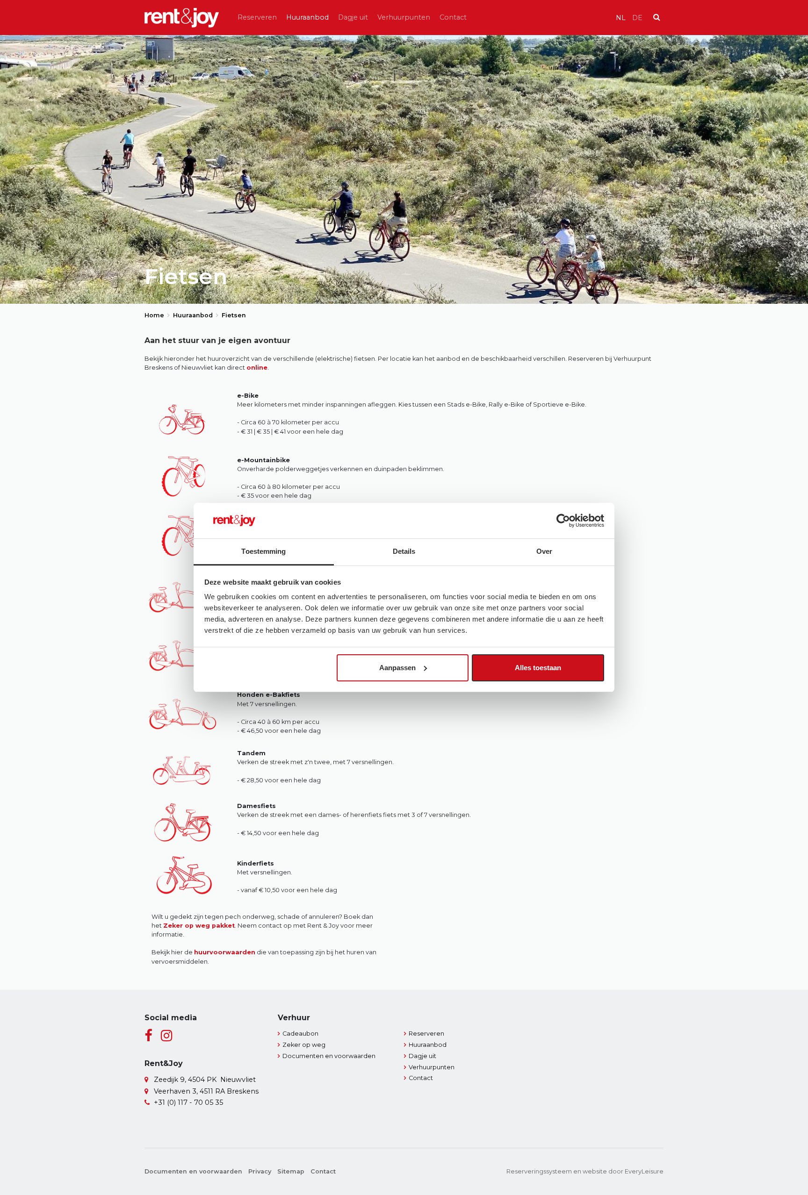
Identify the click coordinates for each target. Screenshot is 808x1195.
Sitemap (290, 1171)
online (256, 367)
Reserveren (257, 17)
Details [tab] (404, 551)
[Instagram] (167, 1036)
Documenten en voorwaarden (328, 1055)
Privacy (259, 1171)
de (637, 18)
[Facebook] (148, 1036)
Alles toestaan (538, 668)
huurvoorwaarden (224, 952)
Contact (453, 17)
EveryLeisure (644, 1171)
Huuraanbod (307, 17)
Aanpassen (397, 668)
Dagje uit (353, 17)
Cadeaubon (300, 1033)
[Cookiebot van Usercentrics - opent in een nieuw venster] (563, 521)
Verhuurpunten (403, 17)
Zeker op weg (303, 1044)
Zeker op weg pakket (199, 925)
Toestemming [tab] (263, 551)
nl (621, 18)
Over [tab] (544, 551)
